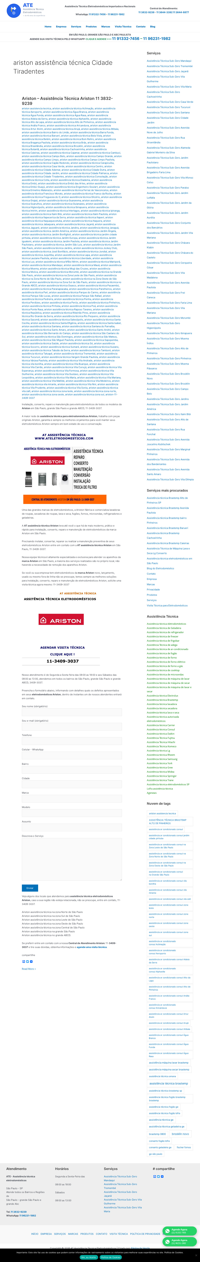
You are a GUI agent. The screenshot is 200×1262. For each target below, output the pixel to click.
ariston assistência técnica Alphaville (69, 118)
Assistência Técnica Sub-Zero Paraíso (168, 187)
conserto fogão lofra (159, 1141)
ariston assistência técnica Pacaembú (98, 285)
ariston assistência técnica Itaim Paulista (85, 214)
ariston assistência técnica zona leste (52, 391)
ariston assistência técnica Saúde (40, 343)
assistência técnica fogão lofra (164, 1113)
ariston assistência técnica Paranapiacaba (45, 288)
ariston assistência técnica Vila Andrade (70, 360)
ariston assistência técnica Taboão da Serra (46, 350)
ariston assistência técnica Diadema (70, 179)
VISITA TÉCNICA (119, 1233)
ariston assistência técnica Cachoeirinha (62, 149)
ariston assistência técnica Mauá (82, 265)
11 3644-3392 (164, 12)
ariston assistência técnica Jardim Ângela (93, 231)
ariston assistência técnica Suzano (99, 346)
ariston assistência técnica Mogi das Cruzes (64, 268)
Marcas (151, 584)
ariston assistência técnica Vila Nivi (77, 384)
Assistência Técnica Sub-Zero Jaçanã (167, 71)
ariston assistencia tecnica (36, 108)
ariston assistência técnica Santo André (89, 329)
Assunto (26, 821)
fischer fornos (184, 1147)
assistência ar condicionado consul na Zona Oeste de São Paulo (167, 864)
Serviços (152, 600)
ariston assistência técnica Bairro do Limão (45, 132)
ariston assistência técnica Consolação (86, 176)
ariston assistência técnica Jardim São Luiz (58, 244)
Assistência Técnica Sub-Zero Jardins (168, 398)
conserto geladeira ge (160, 1147)
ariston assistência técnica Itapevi (85, 217)
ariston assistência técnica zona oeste (43, 394)
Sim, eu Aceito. (89, 1257)
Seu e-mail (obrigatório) (35, 720)
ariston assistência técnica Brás (68, 142)
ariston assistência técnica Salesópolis (61, 319)
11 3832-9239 (146, 12)
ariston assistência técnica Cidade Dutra (84, 169)
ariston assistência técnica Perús (60, 302)
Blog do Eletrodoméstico (160, 568)
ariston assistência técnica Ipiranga (100, 210)
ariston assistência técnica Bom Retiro (73, 139)
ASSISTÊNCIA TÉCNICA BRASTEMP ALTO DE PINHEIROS (167, 822)
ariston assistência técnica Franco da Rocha (88, 193)
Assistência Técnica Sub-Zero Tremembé (170, 66)
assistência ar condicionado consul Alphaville (162, 970)
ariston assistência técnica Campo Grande (89, 156)
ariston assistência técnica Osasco (57, 285)
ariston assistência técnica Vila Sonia (67, 387)
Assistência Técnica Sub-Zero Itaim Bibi (169, 414)
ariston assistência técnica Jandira (60, 227)
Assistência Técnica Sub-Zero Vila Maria (169, 86)
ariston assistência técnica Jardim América (45, 231)
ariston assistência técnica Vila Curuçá (65, 367)
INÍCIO (34, 1233)
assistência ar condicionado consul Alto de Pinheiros (169, 988)
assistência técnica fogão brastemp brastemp (167, 1099)
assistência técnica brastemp (169, 1083)
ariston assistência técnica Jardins (53, 248)
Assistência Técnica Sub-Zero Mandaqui (169, 60)
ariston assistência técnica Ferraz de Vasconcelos (81, 190)
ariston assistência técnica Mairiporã (100, 261)
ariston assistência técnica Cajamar (60, 152)
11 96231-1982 (116, 14)
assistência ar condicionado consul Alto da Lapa (169, 979)
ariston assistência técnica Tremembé (74, 353)
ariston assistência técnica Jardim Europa (54, 237)
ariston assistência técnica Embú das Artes (61, 183)
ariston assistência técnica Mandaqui (42, 265)
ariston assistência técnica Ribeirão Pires (65, 312)
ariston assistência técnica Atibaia (99, 128)
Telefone (27, 735)
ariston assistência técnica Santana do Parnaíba (88, 326)
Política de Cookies (110, 1257)
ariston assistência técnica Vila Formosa (57, 370)
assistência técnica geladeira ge (166, 1126)
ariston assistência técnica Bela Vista (81, 135)
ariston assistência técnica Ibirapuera (66, 207)
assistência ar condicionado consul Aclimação (162, 943)
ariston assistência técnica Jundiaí (88, 251)
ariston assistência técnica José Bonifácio (45, 251)
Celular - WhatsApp (32, 749)
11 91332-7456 (97, 14)
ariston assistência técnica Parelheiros (90, 288)
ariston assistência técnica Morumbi (59, 271)
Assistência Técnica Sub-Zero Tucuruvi (168, 107)
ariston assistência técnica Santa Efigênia (53, 323)
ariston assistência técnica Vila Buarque (66, 363)
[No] (196, 1255)
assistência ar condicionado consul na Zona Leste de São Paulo (167, 846)
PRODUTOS (87, 1233)
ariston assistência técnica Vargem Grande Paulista (69, 357)
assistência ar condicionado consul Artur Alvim (168, 1015)
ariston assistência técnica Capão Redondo (45, 162)
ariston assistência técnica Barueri (41, 135)
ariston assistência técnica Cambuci (100, 152)
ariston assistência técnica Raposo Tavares (68, 309)
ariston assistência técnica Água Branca (65, 111)
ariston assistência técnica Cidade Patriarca (85, 173)
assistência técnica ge (161, 1119)
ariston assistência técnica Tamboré (91, 350)
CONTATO (101, 1233)
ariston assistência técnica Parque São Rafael (77, 295)
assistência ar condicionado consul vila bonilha (168, 882)
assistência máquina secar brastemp (169, 1069)
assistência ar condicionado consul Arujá (168, 1023)
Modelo (26, 807)
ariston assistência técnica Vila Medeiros (88, 380)
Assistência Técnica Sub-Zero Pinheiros (169, 358)
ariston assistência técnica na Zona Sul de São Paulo (58, 282)
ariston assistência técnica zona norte (95, 391)
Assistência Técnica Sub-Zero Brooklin (168, 383)
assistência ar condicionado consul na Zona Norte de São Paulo (167, 855)
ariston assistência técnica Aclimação (72, 108)
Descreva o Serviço (32, 835)
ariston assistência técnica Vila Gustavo (56, 374)
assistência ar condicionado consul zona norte (168, 915)
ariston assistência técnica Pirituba (41, 306)
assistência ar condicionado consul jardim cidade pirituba (169, 837)
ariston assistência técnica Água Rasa (65, 115)
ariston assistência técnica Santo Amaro (44, 329)
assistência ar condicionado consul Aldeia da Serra (169, 961)
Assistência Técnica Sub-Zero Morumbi (168, 317)
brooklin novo (180, 1134)
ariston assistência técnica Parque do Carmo (73, 292)
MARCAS (73, 1233)
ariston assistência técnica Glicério (80, 197)
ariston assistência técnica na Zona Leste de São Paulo (64, 275)
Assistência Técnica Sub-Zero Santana (168, 112)
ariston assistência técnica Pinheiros (99, 302)
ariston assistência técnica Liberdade (70, 258)
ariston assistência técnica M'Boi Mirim (57, 261)
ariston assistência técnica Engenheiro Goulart (72, 186)
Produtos (152, 594)
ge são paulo (155, 1154)
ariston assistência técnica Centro (84, 166)
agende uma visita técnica (92, 947)
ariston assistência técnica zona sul (84, 394)
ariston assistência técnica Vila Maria (55, 377)
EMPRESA (46, 1233)
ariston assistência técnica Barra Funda (91, 132)
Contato (151, 573)
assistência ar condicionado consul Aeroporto (162, 952)
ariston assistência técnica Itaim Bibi (42, 214)
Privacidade (153, 589)
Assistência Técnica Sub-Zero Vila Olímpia (170, 479)
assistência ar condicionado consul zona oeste (168, 924)
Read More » (29, 969)
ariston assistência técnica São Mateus (95, 336)
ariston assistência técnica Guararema (60, 200)
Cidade (26, 778)
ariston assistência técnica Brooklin (63, 146)
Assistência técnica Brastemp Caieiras (168, 543)
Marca (25, 792)
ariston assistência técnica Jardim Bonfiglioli (46, 234)
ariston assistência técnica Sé (76, 343)
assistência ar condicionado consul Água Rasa (168, 1055)
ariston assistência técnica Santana (41, 326)
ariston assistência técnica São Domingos (50, 336)
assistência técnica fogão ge (163, 1106)
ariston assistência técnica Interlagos (59, 210)
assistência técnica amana (162, 1076)
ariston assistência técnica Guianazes (64, 203)
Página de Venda (140, 1248)
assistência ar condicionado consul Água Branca (168, 1036)
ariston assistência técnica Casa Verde (43, 166)
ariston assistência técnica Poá (79, 306)
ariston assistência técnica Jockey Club (95, 248)
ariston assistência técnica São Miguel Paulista (47, 339)
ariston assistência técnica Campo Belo (43, 156)
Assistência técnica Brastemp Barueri (167, 527)
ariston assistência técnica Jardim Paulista (56, 241)
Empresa (152, 579)
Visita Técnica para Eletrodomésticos (167, 605)
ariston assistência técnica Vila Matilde (43, 380)
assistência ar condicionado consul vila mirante (168, 891)
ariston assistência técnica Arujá (62, 128)
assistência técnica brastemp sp (165, 1090)
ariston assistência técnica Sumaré (60, 346)
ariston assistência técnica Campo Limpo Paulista (87, 159)
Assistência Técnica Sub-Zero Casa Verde (170, 101)
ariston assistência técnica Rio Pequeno (76, 316)
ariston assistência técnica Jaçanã (75, 224)
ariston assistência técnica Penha (72, 299)
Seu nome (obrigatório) (35, 706)
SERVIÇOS (60, 1233)
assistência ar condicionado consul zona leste (168, 906)
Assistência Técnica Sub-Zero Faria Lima (169, 302)
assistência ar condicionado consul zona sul (168, 934)
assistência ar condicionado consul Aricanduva (162, 1006)
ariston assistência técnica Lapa (72, 254)
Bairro (25, 763)
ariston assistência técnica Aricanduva (68, 125)
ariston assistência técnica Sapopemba (96, 339)
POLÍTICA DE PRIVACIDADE (145, 1233)
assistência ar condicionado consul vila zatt (170, 899)
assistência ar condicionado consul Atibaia (169, 1029)
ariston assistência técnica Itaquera (82, 220)
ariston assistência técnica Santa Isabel (99, 323)
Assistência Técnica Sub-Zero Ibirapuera (169, 333)
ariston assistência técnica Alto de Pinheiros (69, 122)
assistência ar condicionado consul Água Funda (168, 1045)
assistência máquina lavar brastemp (168, 1062)
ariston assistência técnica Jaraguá (99, 227)
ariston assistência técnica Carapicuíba (92, 162)
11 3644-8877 (181, 12)
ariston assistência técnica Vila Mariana (98, 377)
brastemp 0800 (157, 1134)
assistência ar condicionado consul (166, 829)
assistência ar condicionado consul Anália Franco (169, 997)
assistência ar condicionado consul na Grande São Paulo (166, 873)
